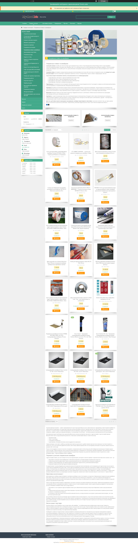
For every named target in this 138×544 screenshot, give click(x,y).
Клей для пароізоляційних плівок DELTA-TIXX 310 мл (81, 262)
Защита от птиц (27, 57)
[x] (48, 105)
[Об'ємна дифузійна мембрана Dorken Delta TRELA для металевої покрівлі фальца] (105, 252)
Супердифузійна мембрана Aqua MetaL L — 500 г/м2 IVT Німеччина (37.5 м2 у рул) (56, 405)
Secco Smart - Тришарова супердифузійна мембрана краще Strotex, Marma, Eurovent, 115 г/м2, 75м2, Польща (81, 336)
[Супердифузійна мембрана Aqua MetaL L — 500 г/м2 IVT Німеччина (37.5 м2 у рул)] (56, 395)
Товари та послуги (28, 27)
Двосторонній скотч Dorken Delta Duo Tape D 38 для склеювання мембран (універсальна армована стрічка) (56, 263)
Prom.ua (77, 539)
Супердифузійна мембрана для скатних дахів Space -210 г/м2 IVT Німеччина (105, 370)
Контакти (72, 23)
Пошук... (111, 17)
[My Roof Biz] (30, 17)
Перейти (71, 120)
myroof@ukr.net (25, 147)
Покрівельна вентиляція (30, 33)
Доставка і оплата (47, 23)
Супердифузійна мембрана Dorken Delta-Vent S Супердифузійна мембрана (81, 405)
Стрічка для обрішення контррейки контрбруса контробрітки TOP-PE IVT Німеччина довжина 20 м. (56, 189)
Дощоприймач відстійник (30, 52)
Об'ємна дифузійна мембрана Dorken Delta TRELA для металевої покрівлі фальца (105, 263)
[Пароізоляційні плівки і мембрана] (90, 118)
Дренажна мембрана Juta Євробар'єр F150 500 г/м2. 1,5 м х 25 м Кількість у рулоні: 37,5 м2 (105, 406)
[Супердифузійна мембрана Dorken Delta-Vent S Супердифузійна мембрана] (81, 395)
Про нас (66, 23)
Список (114, 129)
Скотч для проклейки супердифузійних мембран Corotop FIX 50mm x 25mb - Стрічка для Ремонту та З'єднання (56, 153)
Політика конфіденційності (78, 542)
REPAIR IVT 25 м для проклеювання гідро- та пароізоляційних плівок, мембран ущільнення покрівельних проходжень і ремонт (105, 190)
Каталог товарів (26, 31)
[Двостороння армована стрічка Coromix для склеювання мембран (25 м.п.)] (105, 142)
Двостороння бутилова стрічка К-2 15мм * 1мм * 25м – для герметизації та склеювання (81, 299)
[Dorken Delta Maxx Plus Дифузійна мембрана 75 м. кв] (105, 288)
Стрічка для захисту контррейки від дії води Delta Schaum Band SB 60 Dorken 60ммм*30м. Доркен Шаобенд (81, 227)
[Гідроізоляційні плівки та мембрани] (54, 118)
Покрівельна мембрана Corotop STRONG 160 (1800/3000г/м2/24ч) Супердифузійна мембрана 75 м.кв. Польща (56, 336)
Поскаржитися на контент (65, 542)
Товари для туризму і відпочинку (32, 75)
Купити (57, 164)
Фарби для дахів (28, 83)
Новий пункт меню (26, 536)
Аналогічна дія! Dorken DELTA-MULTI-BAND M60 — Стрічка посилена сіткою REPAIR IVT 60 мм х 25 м (81, 189)
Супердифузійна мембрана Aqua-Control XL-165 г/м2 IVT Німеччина (56, 370)
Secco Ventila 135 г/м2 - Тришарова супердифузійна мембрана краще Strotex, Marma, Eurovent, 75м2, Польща (105, 335)
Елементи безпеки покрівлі (30, 40)
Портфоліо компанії (27, 105)
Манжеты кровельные (29, 42)
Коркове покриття (28, 80)
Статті (23, 108)
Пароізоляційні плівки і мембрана (107, 116)
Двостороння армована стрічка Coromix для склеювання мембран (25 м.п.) (105, 152)
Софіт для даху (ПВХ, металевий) (32, 69)
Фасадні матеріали (28, 91)
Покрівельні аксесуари (29, 47)
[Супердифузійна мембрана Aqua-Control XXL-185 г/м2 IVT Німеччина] (81, 360)
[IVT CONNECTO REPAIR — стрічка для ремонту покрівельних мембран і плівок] (81, 142)
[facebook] (47, 105)
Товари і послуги (33, 23)
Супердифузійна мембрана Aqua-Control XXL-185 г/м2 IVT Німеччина (81, 370)
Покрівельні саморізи (29, 89)
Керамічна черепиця (29, 45)
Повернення (58, 23)
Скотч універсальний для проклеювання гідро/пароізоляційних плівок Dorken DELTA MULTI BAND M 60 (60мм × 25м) (56, 227)
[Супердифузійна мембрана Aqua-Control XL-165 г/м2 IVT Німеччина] (56, 360)
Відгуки (79, 23)
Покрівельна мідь (28, 54)
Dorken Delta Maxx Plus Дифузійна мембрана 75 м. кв (105, 298)
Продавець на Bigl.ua (69, 541)
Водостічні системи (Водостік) (31, 67)
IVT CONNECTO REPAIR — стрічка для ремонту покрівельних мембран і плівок (81, 152)
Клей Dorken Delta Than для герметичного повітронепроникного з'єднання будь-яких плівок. (105, 227)
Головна (24, 23)
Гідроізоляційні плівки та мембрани (71, 116)
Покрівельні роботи (29, 78)
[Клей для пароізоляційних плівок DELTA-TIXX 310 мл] (81, 252)
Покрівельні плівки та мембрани (32, 49)
